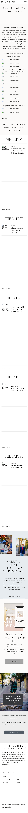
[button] (11, 118)
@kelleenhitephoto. (6, 764)
